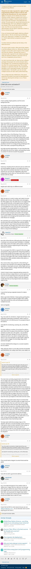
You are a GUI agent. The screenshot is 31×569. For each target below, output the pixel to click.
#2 (29, 161)
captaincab (8, 477)
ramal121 (8, 232)
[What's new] (29, 1)
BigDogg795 (6, 524)
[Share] (28, 98)
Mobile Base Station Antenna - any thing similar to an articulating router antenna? (16, 522)
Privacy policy (18, 567)
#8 (29, 359)
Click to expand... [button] (15, 375)
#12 (29, 504)
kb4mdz (7, 308)
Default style (5, 565)
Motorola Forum (12, 552)
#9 (29, 440)
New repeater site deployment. (13, 537)
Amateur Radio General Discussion (18, 544)
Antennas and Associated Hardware (17, 524)
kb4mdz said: (5, 444)
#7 (29, 314)
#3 (29, 184)
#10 (29, 471)
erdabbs (3, 86)
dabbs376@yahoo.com (7, 508)
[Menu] (2, 2)
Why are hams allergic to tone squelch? (15, 543)
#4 (29, 196)
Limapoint (6, 552)
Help (23, 567)
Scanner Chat (10, 532)
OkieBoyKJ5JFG (7, 544)
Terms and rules (10, 567)
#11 (29, 483)
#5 (29, 238)
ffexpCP (7, 178)
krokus (7, 284)
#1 (29, 98)
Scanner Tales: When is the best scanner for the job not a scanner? (16, 530)
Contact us (3, 567)
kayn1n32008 (7, 538)
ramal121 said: (5, 362)
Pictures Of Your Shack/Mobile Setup (17, 538)
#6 (29, 289)
